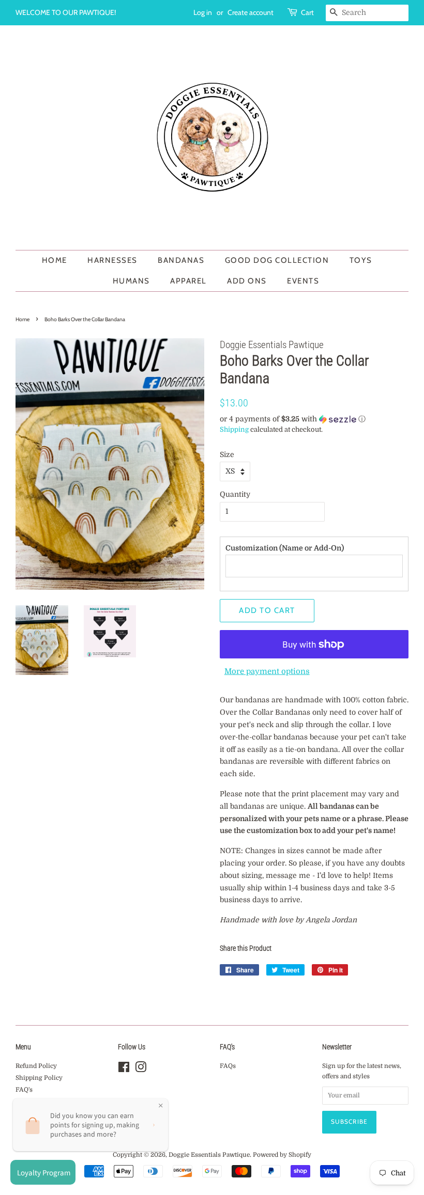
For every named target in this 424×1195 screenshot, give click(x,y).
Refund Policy (36, 1066)
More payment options (267, 671)
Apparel (188, 281)
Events (303, 281)
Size (227, 454)
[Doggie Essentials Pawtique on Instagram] (140, 1069)
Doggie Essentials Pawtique (209, 1154)
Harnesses (112, 260)
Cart (307, 12)
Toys (361, 260)
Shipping (234, 429)
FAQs (228, 1066)
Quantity (235, 494)
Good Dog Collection (277, 260)
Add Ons (247, 281)
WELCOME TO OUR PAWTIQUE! (66, 12)
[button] (314, 419)
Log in (202, 12)
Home (54, 260)
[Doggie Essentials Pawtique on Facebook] (124, 1069)
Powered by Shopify (282, 1154)
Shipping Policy (39, 1077)
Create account (251, 12)
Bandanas (181, 260)
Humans (131, 281)
